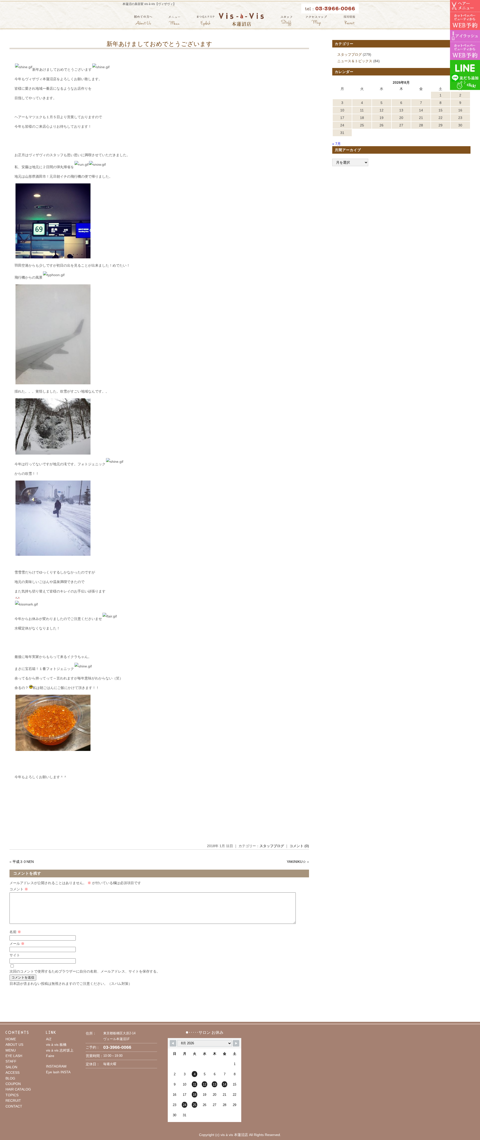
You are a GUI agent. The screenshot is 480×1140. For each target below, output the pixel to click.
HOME (11, 1039)
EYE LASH (14, 1056)
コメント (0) (299, 846)
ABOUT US (14, 1045)
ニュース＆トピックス (354, 61)
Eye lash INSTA (58, 1072)
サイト (15, 955)
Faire (50, 1056)
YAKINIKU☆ (296, 862)
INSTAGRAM (56, 1066)
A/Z (49, 1039)
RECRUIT (13, 1101)
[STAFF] (286, 20)
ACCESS (13, 1073)
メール (17, 944)
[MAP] (316, 20)
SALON (11, 1067)
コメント (19, 889)
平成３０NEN (23, 862)
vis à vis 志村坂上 (60, 1050)
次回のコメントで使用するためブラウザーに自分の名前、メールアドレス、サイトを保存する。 (85, 971)
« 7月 (336, 144)
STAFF (11, 1061)
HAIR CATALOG (18, 1089)
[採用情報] (349, 20)
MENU (11, 1050)
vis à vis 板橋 (56, 1045)
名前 (15, 932)
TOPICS (12, 1095)
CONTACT (14, 1106)
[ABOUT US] (143, 20)
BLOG (10, 1078)
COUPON (13, 1084)
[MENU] (174, 20)
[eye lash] (205, 20)
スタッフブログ (272, 846)
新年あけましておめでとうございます (159, 43)
